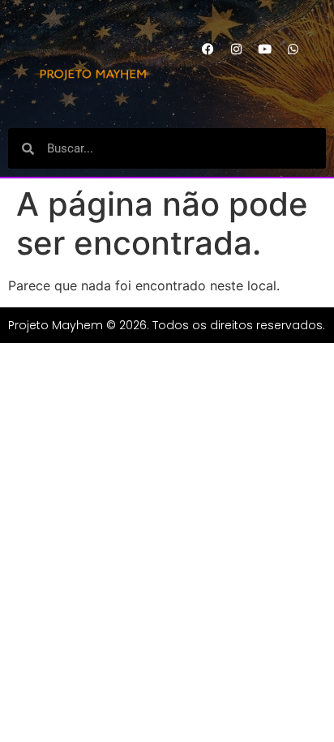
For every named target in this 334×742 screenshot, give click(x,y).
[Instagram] (237, 48)
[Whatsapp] (293, 48)
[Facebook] (208, 48)
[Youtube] (265, 48)
